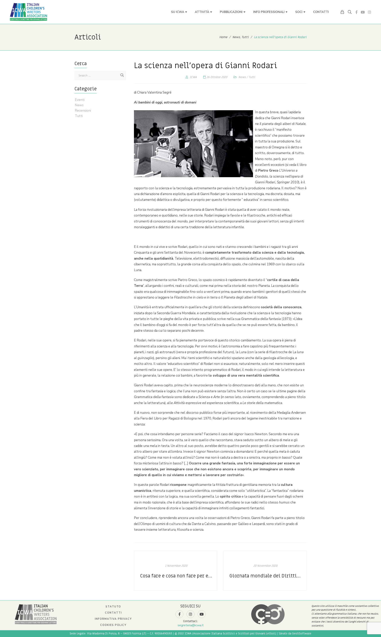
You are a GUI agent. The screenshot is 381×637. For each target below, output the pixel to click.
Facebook (356, 12)
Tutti (252, 77)
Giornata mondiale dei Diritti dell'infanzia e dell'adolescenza (265, 576)
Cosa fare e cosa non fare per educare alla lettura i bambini (176, 576)
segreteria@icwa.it (191, 625)
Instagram (369, 12)
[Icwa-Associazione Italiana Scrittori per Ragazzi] (28, 12)
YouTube (363, 12)
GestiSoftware (301, 633)
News (242, 77)
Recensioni (83, 111)
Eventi (80, 100)
